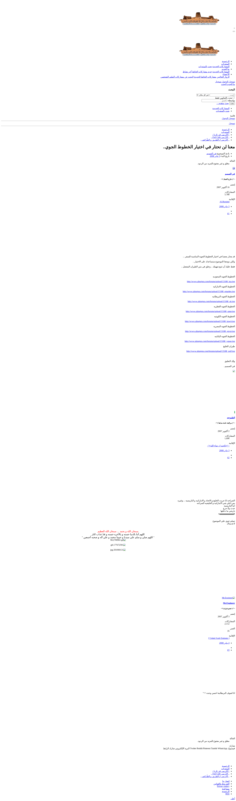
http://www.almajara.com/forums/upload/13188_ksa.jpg (211, 281)
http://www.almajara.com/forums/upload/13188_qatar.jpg (210, 311)
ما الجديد (225, 69)
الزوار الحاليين (223, 77)
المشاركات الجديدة (221, 66)
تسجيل (232, 123)
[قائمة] (234, 31)
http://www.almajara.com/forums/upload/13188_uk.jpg (211, 301)
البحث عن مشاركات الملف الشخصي (177, 77)
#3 (228, 650)
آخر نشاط (187, 72)
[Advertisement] (153, 236)
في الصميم (211, 153)
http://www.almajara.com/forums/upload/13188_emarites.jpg (209, 291)
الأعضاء (226, 74)
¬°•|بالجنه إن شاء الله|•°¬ (218, 446)
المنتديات (225, 64)
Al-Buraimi (224, 202)
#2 (228, 457)
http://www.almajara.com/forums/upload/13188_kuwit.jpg (210, 321)
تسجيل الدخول (228, 118)
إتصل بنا (225, 781)
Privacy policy (223, 786)
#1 (228, 213)
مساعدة (225, 789)
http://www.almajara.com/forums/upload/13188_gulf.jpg (210, 351)
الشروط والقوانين (221, 784)
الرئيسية (225, 61)
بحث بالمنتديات (205, 66)
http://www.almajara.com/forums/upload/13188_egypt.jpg (210, 331)
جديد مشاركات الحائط (202, 72)
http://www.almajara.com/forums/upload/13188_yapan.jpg (210, 341)
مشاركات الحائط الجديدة (205, 77)
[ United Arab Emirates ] (218, 638)
